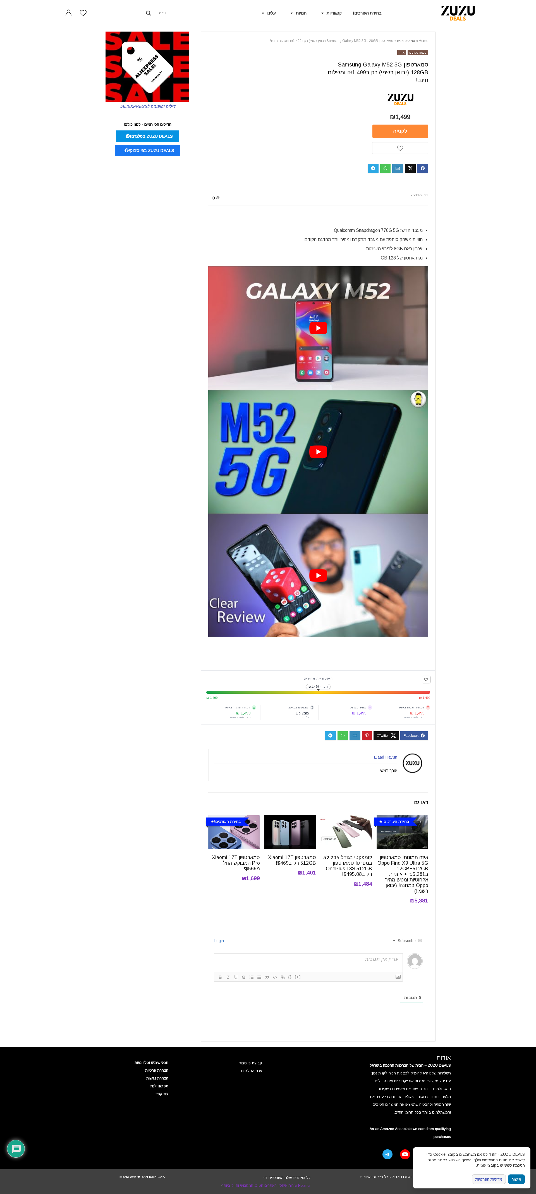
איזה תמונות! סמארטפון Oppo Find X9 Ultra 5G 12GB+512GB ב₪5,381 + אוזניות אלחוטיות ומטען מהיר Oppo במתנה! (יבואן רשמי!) (402, 874)
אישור (516, 1179)
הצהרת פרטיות (156, 1070)
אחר (402, 52)
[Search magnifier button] (148, 13)
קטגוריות (334, 13)
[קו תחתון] (236, 977)
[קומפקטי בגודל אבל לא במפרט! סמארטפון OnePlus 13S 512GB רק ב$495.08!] (346, 819)
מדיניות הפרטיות (488, 1179)
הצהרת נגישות (157, 1078)
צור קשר (161, 1094)
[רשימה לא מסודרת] (259, 977)
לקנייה (400, 131)
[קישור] (283, 977)
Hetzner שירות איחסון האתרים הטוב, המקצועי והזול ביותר (266, 1185)
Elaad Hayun (385, 757)
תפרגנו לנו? (159, 1086)
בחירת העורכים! (367, 13)
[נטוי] (228, 977)
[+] (298, 977)
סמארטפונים (406, 41)
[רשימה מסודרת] (251, 977)
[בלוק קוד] (275, 977)
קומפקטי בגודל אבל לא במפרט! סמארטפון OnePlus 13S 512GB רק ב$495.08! (347, 866)
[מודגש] (220, 977)
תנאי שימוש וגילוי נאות (151, 1062)
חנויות (301, 13)
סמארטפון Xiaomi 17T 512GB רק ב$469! (292, 860)
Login (219, 940)
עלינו (271, 13)
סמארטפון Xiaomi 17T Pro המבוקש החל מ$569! (236, 863)
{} (290, 977)
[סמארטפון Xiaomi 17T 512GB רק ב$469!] (290, 819)
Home (423, 41)
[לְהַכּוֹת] (244, 977)
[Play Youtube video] (318, 328)
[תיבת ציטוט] (267, 977)
